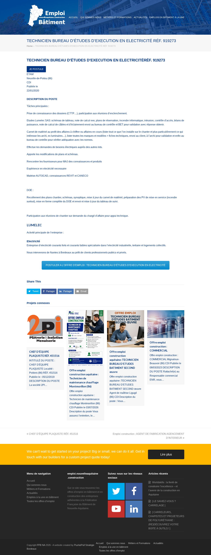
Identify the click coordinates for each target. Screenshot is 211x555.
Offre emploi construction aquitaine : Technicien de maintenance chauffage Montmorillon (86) (84, 378)
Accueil (31, 480)
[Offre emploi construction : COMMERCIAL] (165, 336)
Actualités (32, 493)
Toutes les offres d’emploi (41, 501)
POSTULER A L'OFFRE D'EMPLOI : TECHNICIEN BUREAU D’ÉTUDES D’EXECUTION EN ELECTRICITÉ (105, 265)
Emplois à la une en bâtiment (43, 497)
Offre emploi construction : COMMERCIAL (159, 346)
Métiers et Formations (38, 489)
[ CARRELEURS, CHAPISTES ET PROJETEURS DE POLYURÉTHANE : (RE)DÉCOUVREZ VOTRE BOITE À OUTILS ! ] (166, 520)
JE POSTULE (36, 69)
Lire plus (166, 454)
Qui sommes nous (36, 485)
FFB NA (41, 545)
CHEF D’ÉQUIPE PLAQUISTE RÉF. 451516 (53, 434)
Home (30, 46)
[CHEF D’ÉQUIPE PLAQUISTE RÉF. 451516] (45, 345)
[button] (33, 291)
